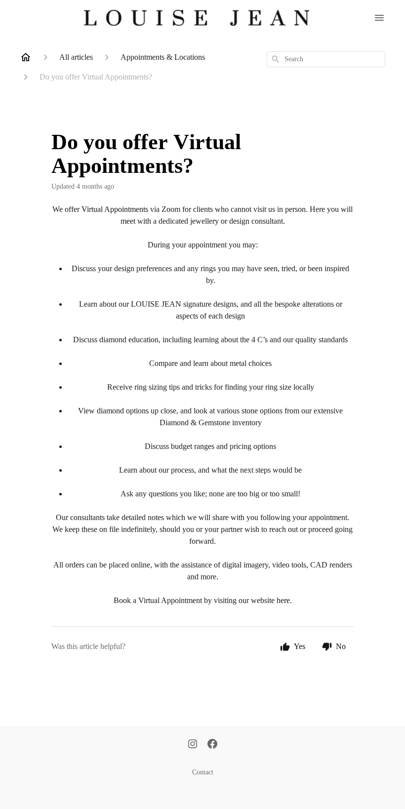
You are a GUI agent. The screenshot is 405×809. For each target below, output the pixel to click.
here (283, 600)
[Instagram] (193, 745)
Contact (202, 772)
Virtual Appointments (114, 209)
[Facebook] (212, 745)
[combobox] (326, 59)
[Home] (26, 57)
